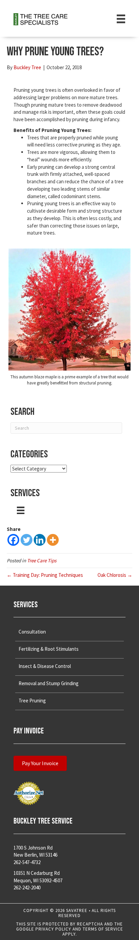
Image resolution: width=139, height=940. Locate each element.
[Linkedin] (40, 540)
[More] (53, 540)
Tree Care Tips (41, 560)
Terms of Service (103, 929)
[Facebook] (13, 540)
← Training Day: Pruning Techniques (45, 575)
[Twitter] (26, 540)
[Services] (20, 510)
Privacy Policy (53, 929)
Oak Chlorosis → (115, 575)
